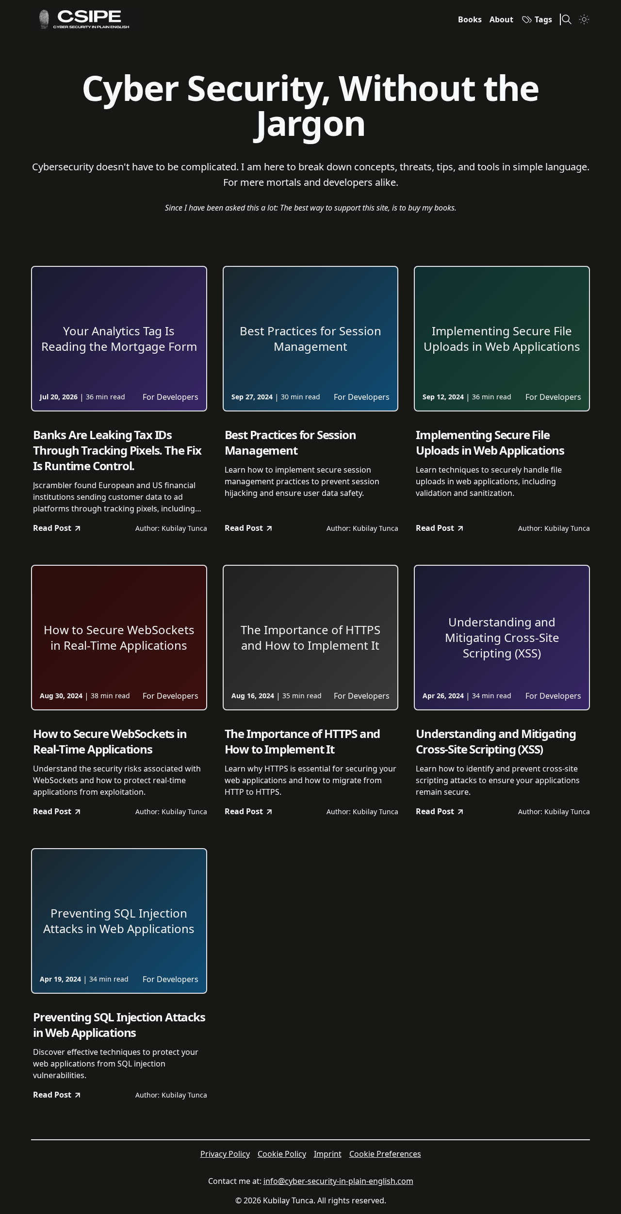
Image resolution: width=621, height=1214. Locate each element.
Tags (543, 19)
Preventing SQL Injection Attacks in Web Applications (119, 1024)
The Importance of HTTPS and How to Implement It (302, 741)
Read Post (52, 528)
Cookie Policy (282, 1153)
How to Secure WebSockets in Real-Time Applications (110, 741)
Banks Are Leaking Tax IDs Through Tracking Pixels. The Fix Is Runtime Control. (117, 450)
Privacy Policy (225, 1153)
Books (470, 19)
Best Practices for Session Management (290, 442)
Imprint (328, 1153)
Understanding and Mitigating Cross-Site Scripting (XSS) (495, 741)
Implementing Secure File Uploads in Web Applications (490, 442)
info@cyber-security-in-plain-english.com (338, 1181)
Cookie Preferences (385, 1153)
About (501, 19)
